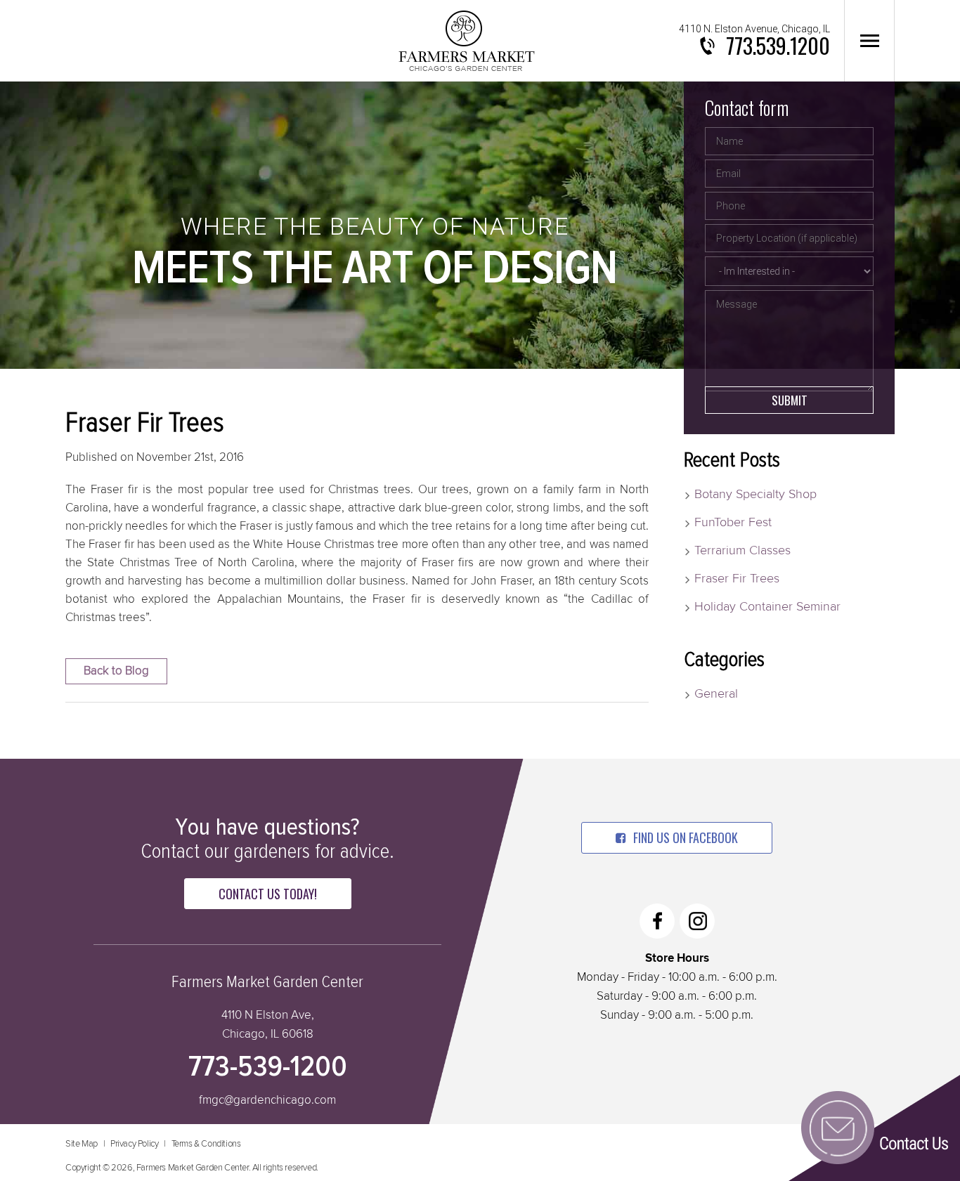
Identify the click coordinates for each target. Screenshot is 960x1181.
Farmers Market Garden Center (466, 41)
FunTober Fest (733, 522)
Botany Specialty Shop (755, 494)
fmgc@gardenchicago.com (267, 1101)
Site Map (81, 1144)
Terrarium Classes (742, 550)
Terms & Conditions (206, 1144)
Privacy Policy (134, 1144)
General (716, 694)
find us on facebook (685, 837)
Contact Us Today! (268, 894)
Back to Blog (116, 671)
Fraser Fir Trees (736, 579)
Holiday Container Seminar (767, 607)
